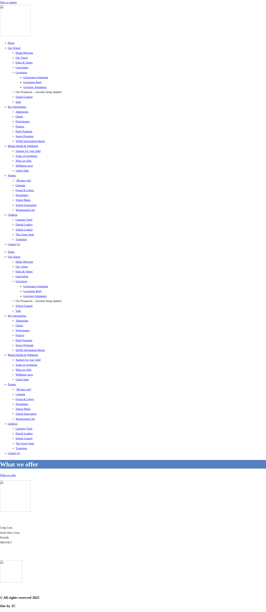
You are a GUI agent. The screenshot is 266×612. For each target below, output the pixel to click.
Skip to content (8, 2)
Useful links (22, 170)
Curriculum (22, 67)
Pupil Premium (24, 131)
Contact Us (14, 244)
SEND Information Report (30, 141)
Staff (18, 102)
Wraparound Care (25, 210)
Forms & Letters (25, 190)
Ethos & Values (24, 62)
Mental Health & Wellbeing (23, 146)
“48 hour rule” (24, 180)
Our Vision (22, 57)
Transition (21, 239)
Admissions (22, 111)
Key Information (17, 106)
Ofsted (19, 116)
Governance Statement (35, 77)
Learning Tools (24, 219)
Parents (12, 175)
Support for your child (28, 151)
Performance (23, 121)
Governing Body (32, 82)
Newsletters (22, 195)
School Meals (23, 200)
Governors (21, 72)
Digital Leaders (24, 224)
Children (12, 214)
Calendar (20, 185)
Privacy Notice (133, 589)
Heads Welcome (24, 52)
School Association (26, 205)
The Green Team (25, 234)
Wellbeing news (24, 165)
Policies (20, 126)
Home (11, 43)
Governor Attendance (35, 87)
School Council (24, 97)
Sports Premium (24, 136)
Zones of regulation (26, 156)
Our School (14, 48)
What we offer (24, 160)
